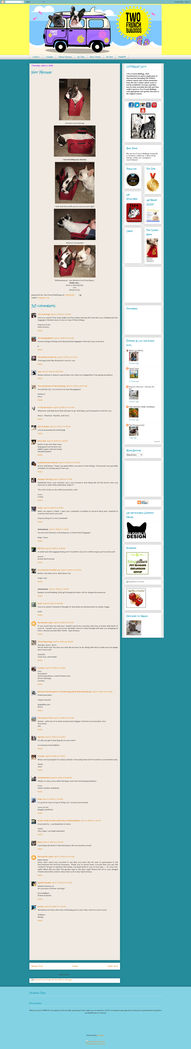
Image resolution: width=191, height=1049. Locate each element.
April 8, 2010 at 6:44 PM (102, 692)
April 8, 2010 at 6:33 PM (55, 668)
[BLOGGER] (143, 504)
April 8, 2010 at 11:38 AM (60, 426)
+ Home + (36, 57)
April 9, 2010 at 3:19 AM (91, 820)
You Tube (80, 57)
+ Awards (49, 57)
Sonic (40, 603)
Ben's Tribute (95, 57)
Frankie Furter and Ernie (48, 462)
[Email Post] (79, 295)
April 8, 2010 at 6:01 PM (53, 603)
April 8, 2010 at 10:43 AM (76, 386)
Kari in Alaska (43, 426)
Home (75, 966)
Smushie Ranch (44, 778)
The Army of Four (45, 718)
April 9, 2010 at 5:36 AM (53, 842)
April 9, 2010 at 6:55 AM (64, 856)
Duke (40, 799)
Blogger (100, 1035)
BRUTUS (41, 548)
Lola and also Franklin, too (49, 570)
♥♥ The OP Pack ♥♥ (45, 407)
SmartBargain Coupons (95, 1044)
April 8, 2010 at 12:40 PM (57, 441)
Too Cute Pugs (44, 314)
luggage (41, 298)
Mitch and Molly (136, 350)
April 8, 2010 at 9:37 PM (55, 756)
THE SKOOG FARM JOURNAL (142, 407)
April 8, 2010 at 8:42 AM (64, 338)
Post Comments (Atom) (80, 975)
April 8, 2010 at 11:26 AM (64, 407)
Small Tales (134, 369)
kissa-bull (42, 441)
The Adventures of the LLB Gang (51, 386)
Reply (40, 330)
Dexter (41, 906)
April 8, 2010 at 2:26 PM (53, 508)
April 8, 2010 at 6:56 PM (64, 718)
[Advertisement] (142, 284)
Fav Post (109, 57)
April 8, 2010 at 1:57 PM (62, 479)
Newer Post (37, 966)
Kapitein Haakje (44, 883)
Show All (157, 441)
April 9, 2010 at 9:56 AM (62, 883)
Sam (39, 371)
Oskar (40, 508)
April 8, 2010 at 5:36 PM (59, 589)
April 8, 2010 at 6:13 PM (63, 622)
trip (47, 298)
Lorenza (41, 668)
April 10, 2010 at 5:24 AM (55, 906)
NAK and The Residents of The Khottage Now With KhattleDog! (65, 692)
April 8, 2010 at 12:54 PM (69, 462)
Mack (40, 842)
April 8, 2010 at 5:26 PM (71, 570)
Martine (41, 737)
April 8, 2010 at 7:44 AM (61, 314)
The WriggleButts (45, 338)
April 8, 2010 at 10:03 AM (52, 371)
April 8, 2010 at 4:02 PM (55, 548)
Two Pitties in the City (47, 357)
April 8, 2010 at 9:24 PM (55, 737)
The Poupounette (136, 425)
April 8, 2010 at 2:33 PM (58, 529)
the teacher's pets (45, 622)
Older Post (113, 966)
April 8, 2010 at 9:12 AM (67, 357)
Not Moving (41, 72)
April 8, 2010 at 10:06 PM (61, 778)
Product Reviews (65, 57)
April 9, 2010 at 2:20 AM (53, 799)
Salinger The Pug (45, 479)
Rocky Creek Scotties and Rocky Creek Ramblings (59, 820)
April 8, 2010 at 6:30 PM (63, 642)
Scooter (41, 756)
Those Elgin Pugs (45, 642)
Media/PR (122, 57)
